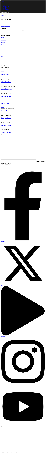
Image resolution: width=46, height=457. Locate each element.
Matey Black (5, 74)
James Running (6, 132)
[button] (23, 44)
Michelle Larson (6, 89)
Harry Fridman (6, 118)
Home (1, 56)
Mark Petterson (6, 96)
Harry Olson (5, 110)
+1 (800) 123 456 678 (5, 26)
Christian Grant (6, 82)
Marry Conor (5, 103)
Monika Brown (6, 125)
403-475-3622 (4, 166)
